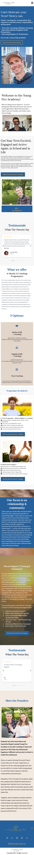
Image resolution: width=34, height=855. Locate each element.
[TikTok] (26, 838)
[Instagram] (12, 838)
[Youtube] (21, 838)
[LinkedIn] (17, 838)
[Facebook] (7, 838)
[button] (32, 3)
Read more (6, 248)
